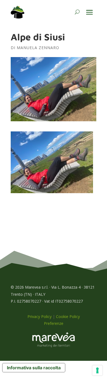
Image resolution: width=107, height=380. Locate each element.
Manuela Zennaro (38, 47)
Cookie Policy (68, 316)
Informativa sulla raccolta (34, 367)
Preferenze (53, 323)
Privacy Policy (39, 316)
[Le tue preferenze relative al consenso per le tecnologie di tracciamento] (97, 370)
